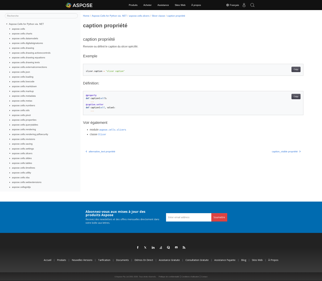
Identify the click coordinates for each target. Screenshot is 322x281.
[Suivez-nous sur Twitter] (145, 247)
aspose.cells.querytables (25, 124)
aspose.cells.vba (21, 177)
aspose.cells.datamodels (25, 38)
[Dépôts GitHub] (176, 247)
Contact (204, 277)
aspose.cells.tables (22, 163)
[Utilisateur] (244, 5)
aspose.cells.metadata (24, 96)
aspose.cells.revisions (23, 139)
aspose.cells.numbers (23, 105)
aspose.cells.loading (22, 76)
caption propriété (176, 15)
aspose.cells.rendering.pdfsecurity (30, 134)
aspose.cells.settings (23, 148)
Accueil (47, 260)
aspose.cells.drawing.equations (28, 57)
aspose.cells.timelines (23, 167)
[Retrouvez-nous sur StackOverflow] (161, 247)
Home (86, 15)
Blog (243, 260)
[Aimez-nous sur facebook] (138, 247)
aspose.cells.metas (22, 100)
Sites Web (180, 5)
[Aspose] (79, 5)
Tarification (104, 260)
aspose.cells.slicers (22, 153)
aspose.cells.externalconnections (29, 67)
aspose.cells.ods (21, 110)
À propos (196, 5)
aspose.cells (18, 28)
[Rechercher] (252, 5)
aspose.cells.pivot (21, 115)
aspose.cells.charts (22, 33)
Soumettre (219, 217)
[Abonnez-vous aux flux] (184, 247)
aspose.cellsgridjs (21, 187)
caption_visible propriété (285, 151)
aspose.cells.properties (24, 119)
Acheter (147, 5)
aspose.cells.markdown (24, 86)
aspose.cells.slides (22, 158)
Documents (122, 260)
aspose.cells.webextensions (26, 182)
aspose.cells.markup (23, 91)
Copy (296, 69)
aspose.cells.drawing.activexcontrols (31, 52)
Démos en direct (144, 260)
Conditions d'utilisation (190, 277)
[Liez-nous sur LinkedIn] (153, 247)
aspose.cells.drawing (23, 48)
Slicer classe (158, 15)
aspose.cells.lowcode (23, 81)
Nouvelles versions (82, 260)
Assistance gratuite (169, 260)
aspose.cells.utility (21, 172)
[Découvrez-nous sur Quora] (169, 247)
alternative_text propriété (102, 151)
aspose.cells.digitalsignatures (27, 43)
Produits (133, 5)
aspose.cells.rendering (24, 129)
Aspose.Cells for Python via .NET (26, 24)
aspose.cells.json (21, 72)
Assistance (163, 5)
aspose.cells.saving (22, 143)
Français (234, 5)
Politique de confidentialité (169, 277)
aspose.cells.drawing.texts (26, 62)
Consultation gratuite (197, 260)
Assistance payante (224, 260)
